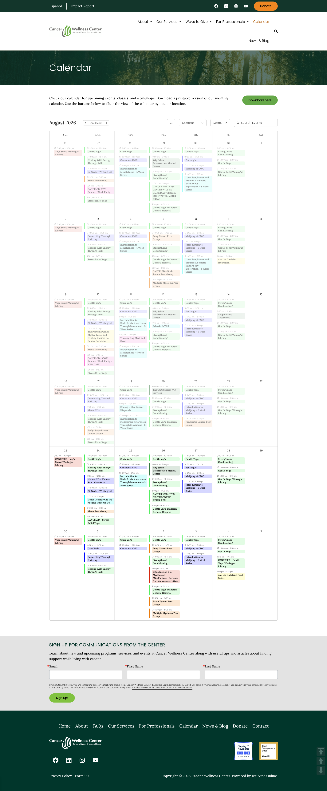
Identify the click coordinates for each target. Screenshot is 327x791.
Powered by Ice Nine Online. (255, 776)
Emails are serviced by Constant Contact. (152, 687)
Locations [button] (188, 122)
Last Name (212, 666)
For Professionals (230, 21)
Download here (260, 100)
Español (55, 6)
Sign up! (62, 698)
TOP (321, 751)
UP (321, 761)
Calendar (261, 21)
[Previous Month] (85, 122)
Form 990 (82, 776)
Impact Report (82, 6)
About (143, 21)
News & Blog (259, 40)
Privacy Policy (60, 776)
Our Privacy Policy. (182, 687)
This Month (96, 122)
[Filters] (171, 122)
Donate (265, 6)
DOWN (321, 770)
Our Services (166, 21)
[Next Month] (106, 122)
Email (53, 666)
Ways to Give (197, 21)
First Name (135, 666)
